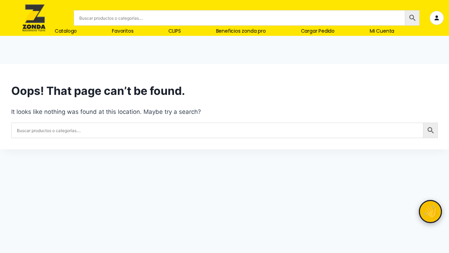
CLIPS (174, 31)
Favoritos (122, 31)
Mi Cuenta (382, 31)
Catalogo (66, 31)
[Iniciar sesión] (437, 18)
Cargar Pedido (318, 31)
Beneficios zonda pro (241, 31)
